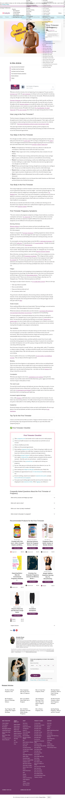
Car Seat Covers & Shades (28, 749)
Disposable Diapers (26, 758)
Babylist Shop (16, 729)
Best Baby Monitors (38, 735)
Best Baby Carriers (37, 728)
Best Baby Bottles (37, 726)
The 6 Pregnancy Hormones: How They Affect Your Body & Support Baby (40, 702)
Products (7, 17)
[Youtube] (17, 793)
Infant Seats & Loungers (27, 765)
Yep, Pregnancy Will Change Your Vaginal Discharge (10, 710)
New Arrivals (25, 723)
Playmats (24, 776)
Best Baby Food (37, 730)
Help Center (49, 723)
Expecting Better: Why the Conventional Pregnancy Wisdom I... (17, 577)
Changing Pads (25, 751)
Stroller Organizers (26, 779)
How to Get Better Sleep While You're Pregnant (25, 700)
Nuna (24, 772)
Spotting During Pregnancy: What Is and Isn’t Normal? (56, 710)
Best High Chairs (37, 751)
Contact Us (49, 725)
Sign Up (35, 675)
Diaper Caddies (25, 756)
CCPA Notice (49, 740)
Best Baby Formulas (38, 732)
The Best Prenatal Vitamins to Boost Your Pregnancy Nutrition (55, 701)
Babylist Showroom (17, 731)
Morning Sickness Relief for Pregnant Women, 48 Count (32, 543)
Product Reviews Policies (51, 747)
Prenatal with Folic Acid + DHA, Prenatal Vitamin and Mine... (17, 543)
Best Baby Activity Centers (39, 725)
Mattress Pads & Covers (27, 767)
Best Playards (37, 754)
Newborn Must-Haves (27, 726)
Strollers (24, 781)
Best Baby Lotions (37, 733)
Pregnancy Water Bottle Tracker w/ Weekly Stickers (48, 543)
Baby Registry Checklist (6, 728)
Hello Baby (16, 738)
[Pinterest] (12, 793)
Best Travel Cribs (37, 768)
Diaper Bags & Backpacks (28, 754)
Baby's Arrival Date (34, 663)
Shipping (48, 726)
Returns (48, 728)
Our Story (15, 742)
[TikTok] (3, 793)
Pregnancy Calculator (38, 777)
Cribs (24, 752)
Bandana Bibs (25, 733)
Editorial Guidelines (50, 745)
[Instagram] (6, 793)
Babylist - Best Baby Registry (6, 13)
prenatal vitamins (25, 455)
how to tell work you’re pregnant (23, 478)
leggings (38, 482)
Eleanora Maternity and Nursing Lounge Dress (17, 610)
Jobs (15, 740)
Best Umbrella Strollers (38, 773)
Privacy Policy (5, 4)
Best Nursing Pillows (38, 752)
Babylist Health (16, 727)
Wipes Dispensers (26, 784)
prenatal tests (29, 461)
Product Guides (38, 720)
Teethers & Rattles (26, 783)
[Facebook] (9, 793)
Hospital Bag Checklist (6, 730)
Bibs (24, 740)
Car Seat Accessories (27, 747)
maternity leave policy (41, 476)
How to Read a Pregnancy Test (39, 709)
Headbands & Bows (26, 761)
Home (1, 17)
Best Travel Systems (38, 771)
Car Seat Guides (37, 723)
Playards (24, 774)
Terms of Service (41, 680)
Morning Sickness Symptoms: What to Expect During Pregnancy (56, 692)
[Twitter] (15, 793)
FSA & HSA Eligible (26, 732)
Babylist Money (17, 726)
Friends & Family (60, 17)
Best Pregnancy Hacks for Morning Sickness (9, 700)
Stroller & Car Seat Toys (27, 777)
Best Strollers (36, 758)
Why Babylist (4, 726)
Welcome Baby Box (6, 739)
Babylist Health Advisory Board (53, 730)
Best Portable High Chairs (39, 756)
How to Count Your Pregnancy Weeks (40, 690)
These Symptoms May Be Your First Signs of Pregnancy (25, 691)
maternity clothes (28, 482)
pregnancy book (26, 449)
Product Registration (51, 738)
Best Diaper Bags (37, 747)
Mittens (24, 768)
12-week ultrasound (37, 472)
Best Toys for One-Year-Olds (39, 766)
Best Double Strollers (38, 749)
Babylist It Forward (17, 735)
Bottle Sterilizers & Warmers (28, 742)
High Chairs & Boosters (27, 763)
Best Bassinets (37, 739)
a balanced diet (24, 457)
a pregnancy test (21, 438)
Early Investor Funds (18, 736)
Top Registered (25, 728)
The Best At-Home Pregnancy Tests (9, 690)
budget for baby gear (29, 469)
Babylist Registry (17, 724)
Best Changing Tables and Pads (40, 745)
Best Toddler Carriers (38, 761)
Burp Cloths (25, 745)
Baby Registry (6, 720)
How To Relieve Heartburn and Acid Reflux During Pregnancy (25, 711)
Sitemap (48, 742)
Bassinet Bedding (26, 735)
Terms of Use (49, 732)
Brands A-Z (25, 730)
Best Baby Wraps (37, 737)
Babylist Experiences (18, 733)
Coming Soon (25, 725)
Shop (24, 720)
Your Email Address (34, 668)
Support (49, 720)
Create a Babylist (5, 723)
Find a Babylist (5, 725)
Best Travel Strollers (38, 770)
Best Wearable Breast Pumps (39, 775)
